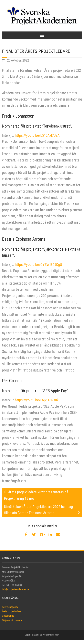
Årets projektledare (11, 611)
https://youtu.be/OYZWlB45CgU (38, 264)
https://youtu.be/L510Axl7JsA (37, 135)
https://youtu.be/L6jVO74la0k (37, 400)
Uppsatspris (8, 615)
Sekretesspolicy (10, 607)
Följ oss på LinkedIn (12, 620)
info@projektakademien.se (15, 589)
